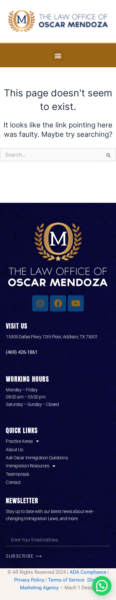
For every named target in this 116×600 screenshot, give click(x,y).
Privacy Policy (29, 580)
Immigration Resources (27, 465)
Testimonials (17, 474)
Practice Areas (19, 441)
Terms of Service (67, 580)
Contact (13, 482)
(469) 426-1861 (21, 352)
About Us (14, 449)
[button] (58, 55)
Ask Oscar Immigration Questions (37, 457)
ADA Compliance (88, 572)
